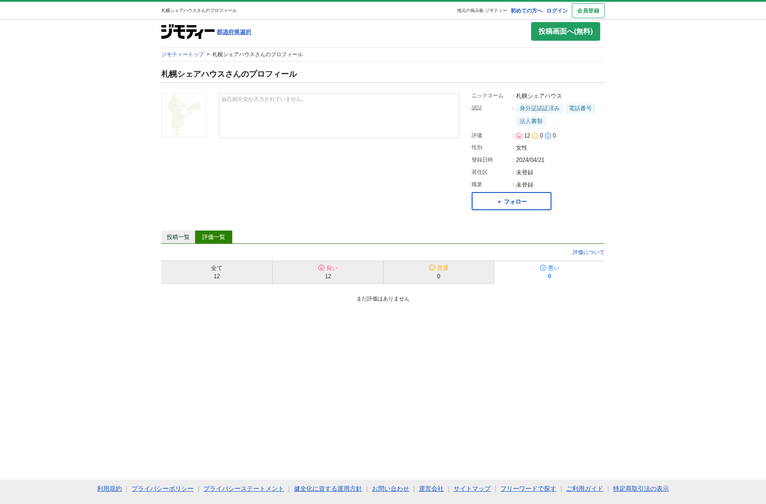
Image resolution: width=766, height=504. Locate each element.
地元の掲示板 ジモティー (482, 10)
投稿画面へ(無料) (566, 31)
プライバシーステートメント (243, 488)
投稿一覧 (178, 237)
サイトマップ (472, 488)
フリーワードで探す (528, 488)
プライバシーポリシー (163, 488)
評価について (589, 252)
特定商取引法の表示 (641, 488)
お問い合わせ (390, 488)
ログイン (557, 11)
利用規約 (109, 488)
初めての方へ (527, 11)
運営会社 (431, 488)
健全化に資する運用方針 (328, 488)
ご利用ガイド (584, 488)
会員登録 (588, 11)
